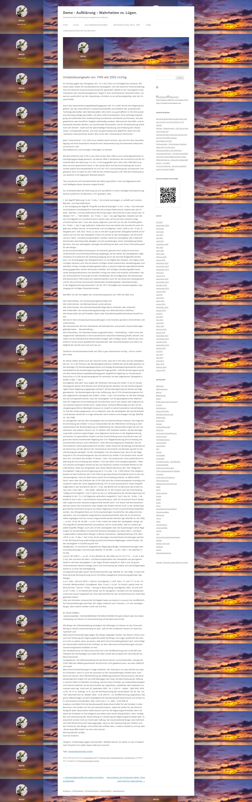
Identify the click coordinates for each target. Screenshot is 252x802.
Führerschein (161, 443)
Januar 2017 (160, 276)
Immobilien (160, 455)
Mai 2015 (159, 320)
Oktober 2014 (161, 342)
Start (65, 25)
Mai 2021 (159, 238)
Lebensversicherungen (165, 468)
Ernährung (160, 421)
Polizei (158, 496)
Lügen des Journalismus (165, 477)
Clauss (76, 25)
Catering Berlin (105, 791)
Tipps (158, 521)
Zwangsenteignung (163, 553)
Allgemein (160, 386)
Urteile (158, 531)
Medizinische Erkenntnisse (166, 484)
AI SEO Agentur (77, 791)
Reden (158, 499)
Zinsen (158, 550)
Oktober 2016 (161, 285)
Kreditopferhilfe (162, 465)
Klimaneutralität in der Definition (169, 150)
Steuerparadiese (162, 512)
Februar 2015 (161, 329)
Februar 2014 (161, 367)
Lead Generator (119, 791)
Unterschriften (161, 528)
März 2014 (160, 364)
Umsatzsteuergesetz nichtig (80, 751)
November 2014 (162, 339)
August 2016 (161, 291)
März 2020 (160, 254)
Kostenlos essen (169, 562)
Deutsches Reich (162, 411)
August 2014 (161, 348)
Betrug (158, 392)
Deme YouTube (182, 562)
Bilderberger (161, 395)
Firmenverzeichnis (92, 791)
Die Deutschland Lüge (164, 414)
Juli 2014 (159, 351)
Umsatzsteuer (129, 758)
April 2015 (160, 323)
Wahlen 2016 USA (163, 543)
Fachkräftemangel (163, 427)
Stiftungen (160, 515)
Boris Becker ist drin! (164, 141)
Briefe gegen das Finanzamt (167, 402)
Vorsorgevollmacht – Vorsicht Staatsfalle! (172, 153)
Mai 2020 (159, 247)
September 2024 (162, 225)
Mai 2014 (159, 358)
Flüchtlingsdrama (163, 439)
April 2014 (160, 361)
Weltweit (159, 547)
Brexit (158, 398)
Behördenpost (161, 389)
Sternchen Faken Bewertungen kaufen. (171, 157)
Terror (158, 518)
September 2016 (162, 288)
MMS (158, 487)
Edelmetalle (160, 417)
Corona (159, 405)
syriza (148, 25)
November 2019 (162, 266)
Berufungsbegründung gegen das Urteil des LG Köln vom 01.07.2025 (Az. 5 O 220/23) (171, 122)
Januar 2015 (160, 332)
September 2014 (162, 345)
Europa (159, 424)
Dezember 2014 (162, 335)
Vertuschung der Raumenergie (168, 537)
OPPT (158, 490)
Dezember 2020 (162, 244)
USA (157, 534)
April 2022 (160, 231)
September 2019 (162, 269)
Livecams (159, 474)
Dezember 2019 (162, 263)
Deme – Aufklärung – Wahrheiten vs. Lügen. (100, 12)
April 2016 (160, 298)
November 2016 (162, 282)
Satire (158, 502)
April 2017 (160, 272)
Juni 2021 (159, 235)
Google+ (159, 562)
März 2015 (160, 326)
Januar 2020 (160, 260)
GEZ (157, 449)
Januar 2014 (160, 370)
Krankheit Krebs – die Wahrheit (168, 461)
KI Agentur (67, 791)
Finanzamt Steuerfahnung (166, 433)
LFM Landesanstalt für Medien (168, 471)
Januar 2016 (160, 304)
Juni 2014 (159, 354)
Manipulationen (117, 758)
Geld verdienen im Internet (96, 25)
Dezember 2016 (162, 279)
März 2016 (160, 301)
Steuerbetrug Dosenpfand (166, 509)
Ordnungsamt (161, 493)
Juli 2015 (159, 313)
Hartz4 (158, 452)
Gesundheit (160, 446)
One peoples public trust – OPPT (126, 25)
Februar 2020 (161, 257)
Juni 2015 (159, 317)
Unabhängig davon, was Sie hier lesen (79, 31)
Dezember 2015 (162, 307)
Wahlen (159, 540)
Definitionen (161, 408)
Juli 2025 (159, 222)
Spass (158, 506)
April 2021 (160, 241)
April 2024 (160, 228)
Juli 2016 (159, 294)
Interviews (160, 458)
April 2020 (160, 250)
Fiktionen (160, 430)
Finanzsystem (104, 758)
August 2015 (161, 310)
